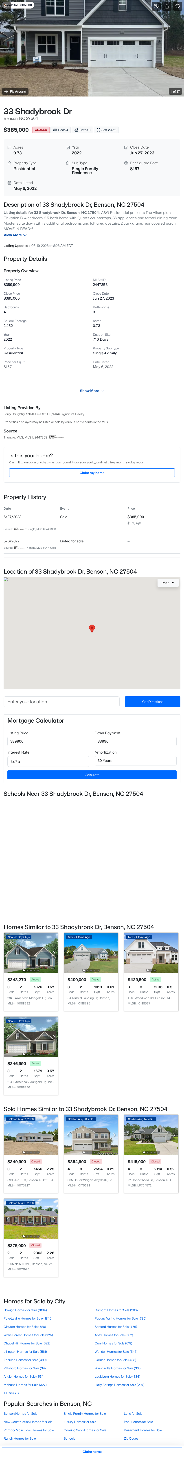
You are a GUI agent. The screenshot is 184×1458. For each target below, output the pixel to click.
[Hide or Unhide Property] (156, 6)
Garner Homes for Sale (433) (115, 1360)
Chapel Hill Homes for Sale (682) (27, 1343)
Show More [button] (89, 391)
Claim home (92, 1452)
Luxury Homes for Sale (80, 1422)
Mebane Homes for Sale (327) (25, 1385)
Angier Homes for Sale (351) (23, 1376)
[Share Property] (166, 6)
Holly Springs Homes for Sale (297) (120, 1385)
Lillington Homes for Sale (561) (25, 1351)
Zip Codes (131, 1438)
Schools (69, 1438)
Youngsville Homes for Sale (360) (118, 1368)
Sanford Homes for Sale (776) (116, 1327)
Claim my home (92, 473)
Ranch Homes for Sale (20, 1438)
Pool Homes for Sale (138, 1422)
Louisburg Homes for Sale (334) (117, 1376)
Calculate (92, 775)
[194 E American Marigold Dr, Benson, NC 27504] (31, 1036)
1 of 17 (175, 91)
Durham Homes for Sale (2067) (117, 1310)
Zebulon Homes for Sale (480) (25, 1360)
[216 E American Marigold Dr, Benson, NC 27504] (31, 952)
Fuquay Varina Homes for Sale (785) (120, 1318)
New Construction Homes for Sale (28, 1422)
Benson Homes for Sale (20, 1413)
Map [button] (165, 583)
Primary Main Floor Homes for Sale (29, 1430)
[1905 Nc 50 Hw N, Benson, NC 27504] (31, 1218)
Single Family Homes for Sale (85, 1413)
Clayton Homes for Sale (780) (25, 1327)
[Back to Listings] (6, 6)
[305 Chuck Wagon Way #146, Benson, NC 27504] (91, 1134)
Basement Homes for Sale (143, 1430)
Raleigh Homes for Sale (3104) (25, 1310)
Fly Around (18, 91)
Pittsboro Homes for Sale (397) (26, 1368)
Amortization (106, 752)
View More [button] (13, 235)
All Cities (10, 1393)
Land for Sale (133, 1413)
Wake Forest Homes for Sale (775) (28, 1335)
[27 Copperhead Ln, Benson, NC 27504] (151, 1134)
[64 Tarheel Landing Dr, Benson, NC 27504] (91, 952)
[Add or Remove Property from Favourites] (177, 6)
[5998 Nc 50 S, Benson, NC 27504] (31, 1134)
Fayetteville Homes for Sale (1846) (28, 1318)
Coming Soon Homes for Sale (85, 1430)
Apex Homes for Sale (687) (114, 1335)
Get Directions (152, 702)
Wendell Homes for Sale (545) (116, 1351)
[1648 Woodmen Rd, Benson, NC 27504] (151, 952)
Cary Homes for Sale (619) (113, 1343)
